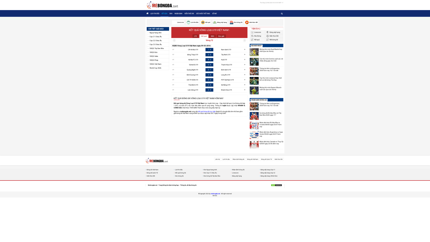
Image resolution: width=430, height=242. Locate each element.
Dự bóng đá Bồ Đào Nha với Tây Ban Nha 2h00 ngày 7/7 (270, 114)
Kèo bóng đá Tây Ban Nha (212, 176)
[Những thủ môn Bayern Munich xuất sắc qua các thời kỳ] (254, 90)
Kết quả (204, 36)
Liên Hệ (217, 159)
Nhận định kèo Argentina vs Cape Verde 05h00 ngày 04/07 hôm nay (271, 134)
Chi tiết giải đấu (156, 29)
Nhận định (178, 13)
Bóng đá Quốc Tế (266, 159)
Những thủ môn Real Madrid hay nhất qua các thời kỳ (271, 50)
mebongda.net (215, 193)
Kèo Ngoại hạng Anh (210, 170)
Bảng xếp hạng (275, 32)
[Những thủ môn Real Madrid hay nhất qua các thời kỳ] (254, 52)
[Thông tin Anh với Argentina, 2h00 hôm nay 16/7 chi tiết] (254, 71)
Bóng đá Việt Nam (252, 159)
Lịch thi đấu (154, 13)
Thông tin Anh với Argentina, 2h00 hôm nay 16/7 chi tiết (270, 69)
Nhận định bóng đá (238, 159)
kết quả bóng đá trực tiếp (206, 111)
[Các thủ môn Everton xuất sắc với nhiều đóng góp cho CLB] (254, 62)
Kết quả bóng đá (180, 173)
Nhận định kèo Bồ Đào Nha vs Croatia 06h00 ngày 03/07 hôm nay (271, 124)
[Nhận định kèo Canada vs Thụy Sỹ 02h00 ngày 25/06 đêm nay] (254, 144)
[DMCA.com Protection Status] (276, 185)
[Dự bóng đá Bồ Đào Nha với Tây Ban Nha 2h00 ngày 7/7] (254, 116)
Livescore (257, 32)
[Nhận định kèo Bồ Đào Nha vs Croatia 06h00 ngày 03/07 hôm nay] (254, 125)
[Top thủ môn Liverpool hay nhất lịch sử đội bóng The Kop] (254, 81)
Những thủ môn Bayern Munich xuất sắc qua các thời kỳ (270, 88)
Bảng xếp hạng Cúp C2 (268, 173)
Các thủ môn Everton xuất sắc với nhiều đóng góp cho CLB (271, 60)
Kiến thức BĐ (189, 13)
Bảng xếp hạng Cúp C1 (268, 170)
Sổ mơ (214, 13)
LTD (195, 36)
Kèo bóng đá (179, 176)
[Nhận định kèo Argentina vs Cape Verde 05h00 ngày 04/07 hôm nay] (254, 135)
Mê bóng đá (274, 40)
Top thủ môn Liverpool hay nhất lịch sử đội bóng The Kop (271, 79)
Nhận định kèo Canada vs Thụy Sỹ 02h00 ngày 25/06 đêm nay (271, 143)
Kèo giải (221, 36)
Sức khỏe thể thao (203, 13)
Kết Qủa (164, 13)
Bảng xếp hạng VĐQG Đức (269, 176)
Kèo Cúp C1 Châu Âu (210, 173)
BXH (171, 13)
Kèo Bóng (257, 36)
